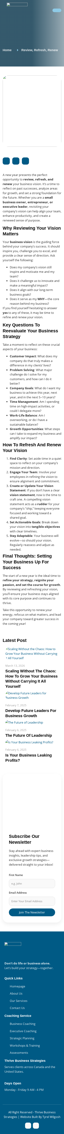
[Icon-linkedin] (36, 1126)
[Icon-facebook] (28, 1126)
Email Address (18, 892)
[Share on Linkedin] (25, 161)
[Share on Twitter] (15, 161)
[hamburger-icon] (56, 10)
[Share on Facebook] (6, 161)
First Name (16, 875)
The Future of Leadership (28, 735)
